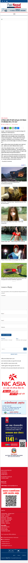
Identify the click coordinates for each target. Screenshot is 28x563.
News (2, 117)
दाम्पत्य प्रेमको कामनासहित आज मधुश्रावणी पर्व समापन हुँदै (11, 361)
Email (2, 320)
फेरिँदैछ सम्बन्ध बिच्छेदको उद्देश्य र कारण (7, 358)
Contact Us (24, 555)
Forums (19, 555)
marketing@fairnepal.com (6, 545)
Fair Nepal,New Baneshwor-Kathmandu (10, 537)
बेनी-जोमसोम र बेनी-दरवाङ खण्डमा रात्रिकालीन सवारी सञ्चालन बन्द (12, 368)
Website (3, 327)
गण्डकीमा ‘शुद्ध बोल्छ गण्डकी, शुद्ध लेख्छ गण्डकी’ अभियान (10, 365)
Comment (3, 295)
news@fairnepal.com (5, 543)
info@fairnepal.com (5, 541)
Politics (6, 117)
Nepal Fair (8, 557)
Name (2, 313)
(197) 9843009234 (6, 539)
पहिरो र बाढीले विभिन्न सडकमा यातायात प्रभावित (9, 363)
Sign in (14, 555)
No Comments (15, 124)
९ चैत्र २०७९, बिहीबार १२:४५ (6, 124)
